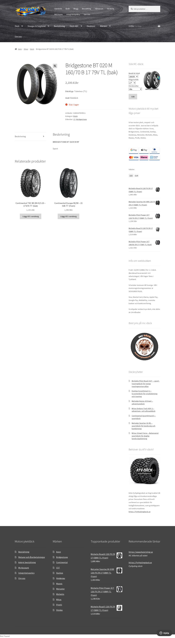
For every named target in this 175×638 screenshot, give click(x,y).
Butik (68, 8)
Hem (20, 49)
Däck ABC (74, 26)
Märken (103, 26)
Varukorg (110, 8)
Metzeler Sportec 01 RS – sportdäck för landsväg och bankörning (143, 426)
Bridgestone (81, 119)
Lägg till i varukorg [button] (31, 216)
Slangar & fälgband (37, 26)
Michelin (60, 594)
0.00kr (135, 26)
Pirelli (59, 604)
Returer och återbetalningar (31, 557)
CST (58, 567)
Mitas (58, 599)
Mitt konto (58, 14)
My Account (23, 567)
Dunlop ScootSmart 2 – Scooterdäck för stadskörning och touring (144, 394)
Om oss (87, 14)
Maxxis (59, 583)
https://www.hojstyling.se (141, 552)
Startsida (58, 8)
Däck (17, 26)
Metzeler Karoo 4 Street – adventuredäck (142, 402)
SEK (131, 175)
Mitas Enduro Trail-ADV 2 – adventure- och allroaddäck (143, 409)
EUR (136, 175)
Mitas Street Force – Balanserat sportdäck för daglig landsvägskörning (145, 436)
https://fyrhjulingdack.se (139, 511)
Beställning (86, 8)
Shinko (59, 610)
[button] (55, 66)
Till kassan (99, 8)
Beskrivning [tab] (20, 136)
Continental (62, 562)
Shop (26, 49)
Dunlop (59, 573)
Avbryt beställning (27, 562)
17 (74, 119)
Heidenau (60, 578)
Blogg (76, 8)
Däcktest (91, 26)
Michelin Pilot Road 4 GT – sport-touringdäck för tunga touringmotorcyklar (146, 384)
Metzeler (60, 588)
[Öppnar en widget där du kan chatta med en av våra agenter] (164, 633)
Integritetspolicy (73, 14)
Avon (58, 551)
